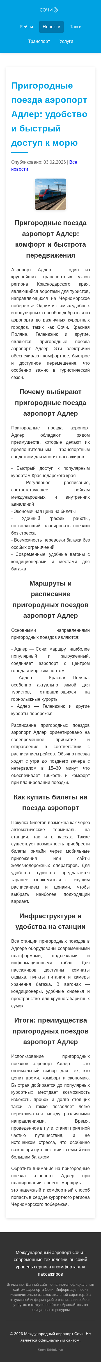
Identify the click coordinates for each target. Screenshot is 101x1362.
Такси (76, 26)
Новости (51, 26)
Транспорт (39, 41)
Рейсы (26, 26)
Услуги (66, 41)
